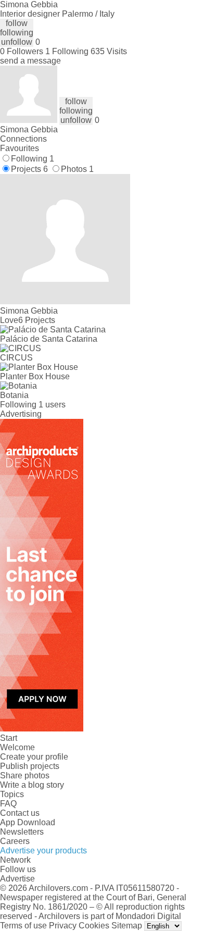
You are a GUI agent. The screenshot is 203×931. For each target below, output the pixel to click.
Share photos (24, 775)
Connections (23, 138)
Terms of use (23, 925)
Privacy (63, 925)
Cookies (94, 925)
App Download (27, 822)
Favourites (19, 148)
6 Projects (36, 320)
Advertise (17, 878)
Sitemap (126, 925)
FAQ (8, 803)
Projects (29, 169)
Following (32, 158)
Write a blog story (32, 784)
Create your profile (34, 756)
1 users (52, 404)
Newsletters (22, 831)
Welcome (17, 747)
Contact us (20, 813)
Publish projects (29, 766)
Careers (15, 841)
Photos (77, 169)
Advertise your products (43, 850)
